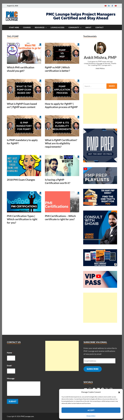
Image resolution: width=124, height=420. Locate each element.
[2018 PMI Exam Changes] (24, 165)
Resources (39, 27)
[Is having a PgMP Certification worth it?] (62, 165)
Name (10, 352)
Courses (27, 27)
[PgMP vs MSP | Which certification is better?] (62, 53)
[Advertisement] (100, 109)
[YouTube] (105, 6)
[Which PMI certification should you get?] (24, 53)
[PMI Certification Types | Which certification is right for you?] (24, 201)
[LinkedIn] (108, 6)
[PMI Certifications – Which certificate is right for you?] (62, 201)
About (88, 27)
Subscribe (93, 369)
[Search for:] (100, 86)
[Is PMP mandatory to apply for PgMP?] (24, 125)
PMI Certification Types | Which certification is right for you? (22, 219)
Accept (91, 410)
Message (11, 378)
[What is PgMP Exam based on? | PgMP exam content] (24, 89)
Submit (12, 401)
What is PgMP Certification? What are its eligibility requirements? (61, 143)
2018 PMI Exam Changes (21, 179)
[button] (119, 392)
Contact (99, 27)
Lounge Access (57, 27)
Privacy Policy (91, 416)
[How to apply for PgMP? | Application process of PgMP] (62, 89)
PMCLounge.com (27, 416)
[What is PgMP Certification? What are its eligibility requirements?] (62, 125)
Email (10, 365)
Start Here (14, 27)
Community (73, 27)
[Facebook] (112, 6)
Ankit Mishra (100, 68)
